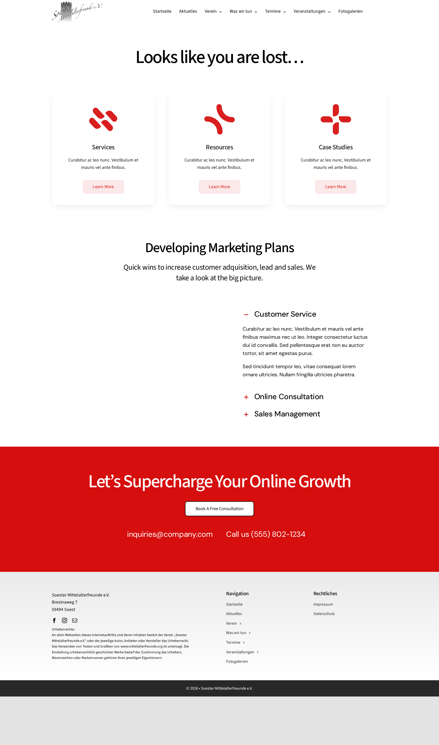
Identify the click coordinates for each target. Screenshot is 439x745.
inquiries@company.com (170, 534)
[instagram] (64, 620)
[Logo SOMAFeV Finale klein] (77, 3)
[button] (306, 314)
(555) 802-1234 (278, 534)
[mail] (74, 620)
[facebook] (54, 620)
